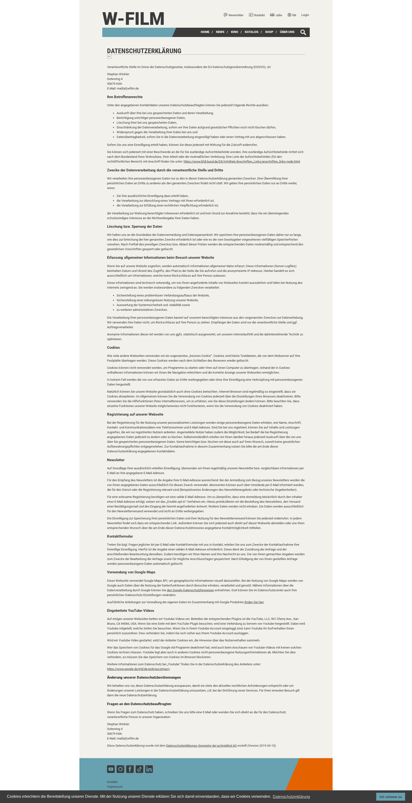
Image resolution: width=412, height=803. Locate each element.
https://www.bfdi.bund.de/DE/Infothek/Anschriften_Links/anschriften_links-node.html (242, 161)
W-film (133, 18)
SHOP (269, 32)
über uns (287, 32)
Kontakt (259, 15)
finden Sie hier (253, 602)
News (220, 32)
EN (294, 15)
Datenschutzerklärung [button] (291, 797)
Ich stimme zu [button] (391, 797)
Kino (234, 32)
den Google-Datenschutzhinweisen (190, 590)
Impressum (115, 786)
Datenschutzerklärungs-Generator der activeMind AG (201, 745)
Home (205, 32)
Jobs (279, 15)
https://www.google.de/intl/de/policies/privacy (138, 669)
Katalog (251, 32)
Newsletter (236, 15)
